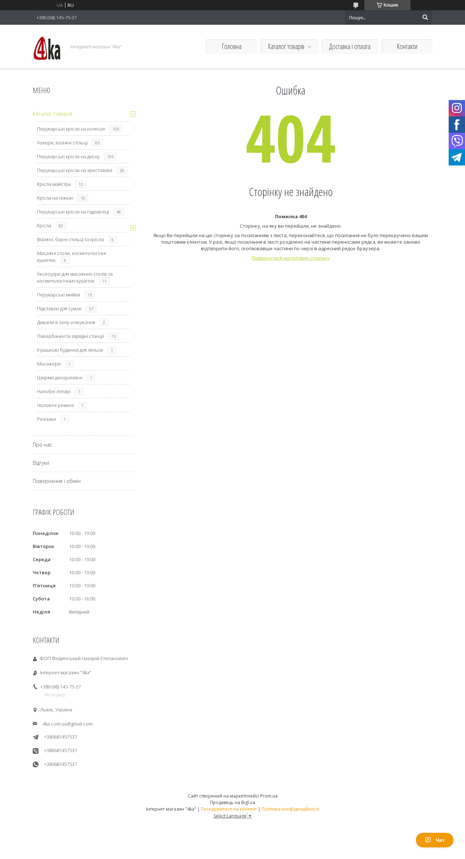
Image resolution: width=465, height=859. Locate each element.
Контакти (407, 46)
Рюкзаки (46, 419)
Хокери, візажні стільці (62, 142)
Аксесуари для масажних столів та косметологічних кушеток (75, 277)
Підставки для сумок (59, 308)
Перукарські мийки (58, 294)
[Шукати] (425, 17)
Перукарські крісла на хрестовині (74, 170)
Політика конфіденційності (290, 809)
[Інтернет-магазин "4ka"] (47, 46)
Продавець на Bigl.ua (232, 802)
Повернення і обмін (57, 481)
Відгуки (41, 462)
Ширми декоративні (59, 377)
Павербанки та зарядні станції (70, 336)
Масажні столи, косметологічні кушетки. (71, 256)
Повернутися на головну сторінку (290, 258)
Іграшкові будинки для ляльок (70, 350)
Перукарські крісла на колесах (71, 128)
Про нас (42, 444)
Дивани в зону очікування (66, 322)
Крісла (44, 225)
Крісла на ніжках (55, 198)
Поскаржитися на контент (229, 809)
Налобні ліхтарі (53, 391)
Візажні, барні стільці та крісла (70, 239)
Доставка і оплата (350, 46)
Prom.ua (269, 796)
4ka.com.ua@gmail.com (68, 724)
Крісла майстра (54, 184)
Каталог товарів (286, 46)
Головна (232, 46)
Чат (440, 840)
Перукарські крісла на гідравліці (73, 211)
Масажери (49, 363)
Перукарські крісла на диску (68, 156)
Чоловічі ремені (55, 405)
